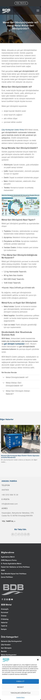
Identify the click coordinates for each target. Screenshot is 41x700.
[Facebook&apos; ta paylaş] (15, 534)
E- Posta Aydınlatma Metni (11, 564)
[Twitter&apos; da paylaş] (19, 534)
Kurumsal (4, 612)
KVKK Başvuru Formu (9, 560)
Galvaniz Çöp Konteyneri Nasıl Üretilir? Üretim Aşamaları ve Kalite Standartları (20, 456)
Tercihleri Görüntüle (21, 693)
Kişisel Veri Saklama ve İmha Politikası (15, 567)
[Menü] (37, 10)
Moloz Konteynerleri (8, 655)
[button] (38, 660)
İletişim (4, 629)
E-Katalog (4, 619)
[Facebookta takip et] (2, 599)
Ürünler (4, 616)
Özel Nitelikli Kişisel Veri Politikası (13, 574)
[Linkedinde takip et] (9, 599)
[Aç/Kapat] (4, 377)
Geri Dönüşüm (6, 648)
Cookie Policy (20, 697)
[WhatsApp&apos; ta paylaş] (12, 534)
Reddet (20, 687)
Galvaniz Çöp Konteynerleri (11, 641)
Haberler (4, 622)
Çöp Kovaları (6, 645)
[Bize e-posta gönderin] (7, 599)
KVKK (3, 570)
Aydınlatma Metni (8, 557)
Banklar (4, 651)
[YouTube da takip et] (12, 599)
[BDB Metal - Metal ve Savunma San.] (6, 10)
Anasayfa (4, 609)
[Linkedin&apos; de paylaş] (28, 534)
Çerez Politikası (7, 577)
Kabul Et (20, 681)
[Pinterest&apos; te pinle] (25, 534)
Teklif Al (4, 626)
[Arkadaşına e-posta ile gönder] (22, 534)
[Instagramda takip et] (4, 599)
